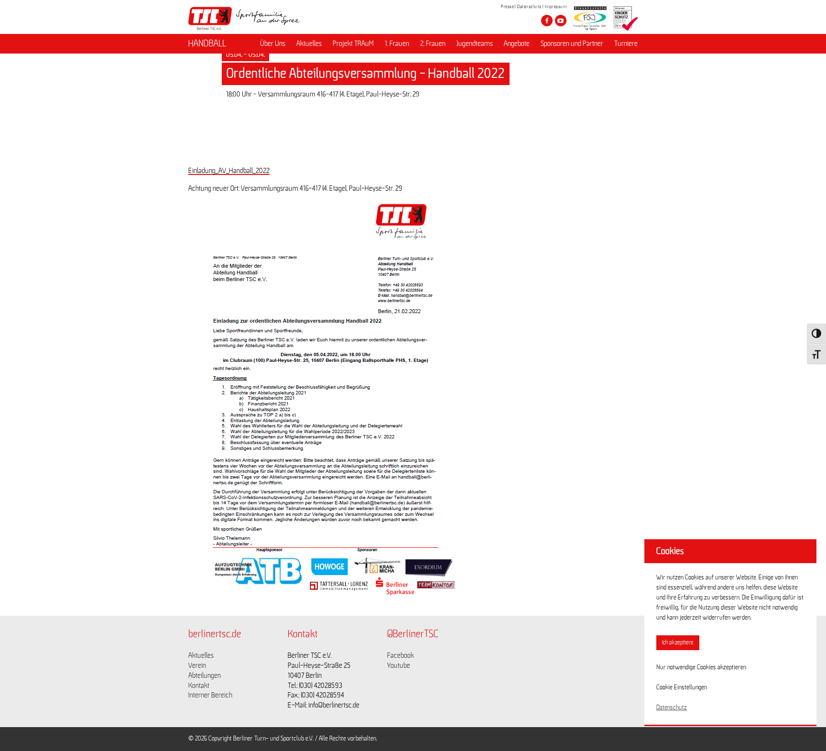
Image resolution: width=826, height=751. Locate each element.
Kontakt (198, 685)
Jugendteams (474, 43)
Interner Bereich (210, 695)
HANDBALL (207, 43)
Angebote (517, 43)
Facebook (400, 655)
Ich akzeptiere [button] (678, 643)
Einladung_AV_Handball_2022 (229, 170)
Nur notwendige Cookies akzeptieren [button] (701, 667)
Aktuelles (309, 43)
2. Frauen (433, 43)
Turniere (626, 43)
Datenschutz (529, 6)
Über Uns (272, 43)
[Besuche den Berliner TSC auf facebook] (547, 20)
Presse (507, 6)
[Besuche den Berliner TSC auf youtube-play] (560, 20)
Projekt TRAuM (353, 43)
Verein (197, 665)
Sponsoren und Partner (572, 43)
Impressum (556, 6)
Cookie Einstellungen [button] (681, 687)
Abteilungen (204, 675)
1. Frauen (397, 43)
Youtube (398, 665)
